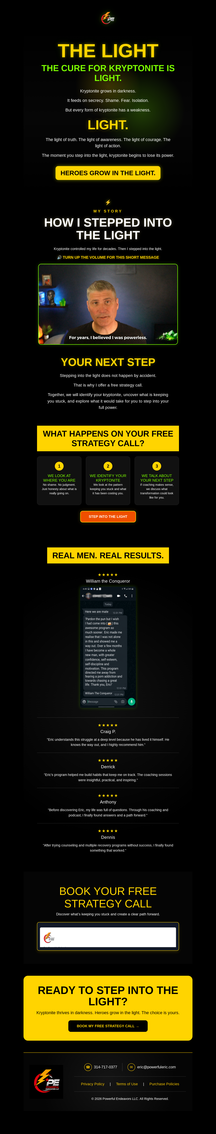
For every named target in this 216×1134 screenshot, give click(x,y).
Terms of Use (127, 1084)
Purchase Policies (164, 1084)
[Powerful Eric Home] (108, 18)
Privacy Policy (92, 1084)
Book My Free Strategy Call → (108, 1026)
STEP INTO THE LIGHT (108, 517)
